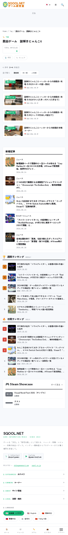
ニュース (19, 159)
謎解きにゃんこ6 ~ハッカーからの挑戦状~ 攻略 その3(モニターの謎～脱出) (43, 83)
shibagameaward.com (21, 465)
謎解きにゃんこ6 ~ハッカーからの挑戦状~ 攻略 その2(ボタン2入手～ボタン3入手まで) (43, 98)
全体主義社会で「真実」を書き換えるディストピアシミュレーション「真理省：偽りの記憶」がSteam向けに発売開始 (39, 241)
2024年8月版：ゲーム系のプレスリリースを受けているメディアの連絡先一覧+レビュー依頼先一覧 (40, 286)
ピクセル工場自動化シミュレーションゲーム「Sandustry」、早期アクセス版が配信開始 (35, 308)
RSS (8, 58)
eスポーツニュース (23, 216)
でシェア (20, 58)
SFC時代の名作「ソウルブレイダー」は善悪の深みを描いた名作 (40, 265)
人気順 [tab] (34, 73)
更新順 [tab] (16, 73)
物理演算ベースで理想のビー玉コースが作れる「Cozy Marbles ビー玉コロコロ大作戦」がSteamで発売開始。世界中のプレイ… (39, 166)
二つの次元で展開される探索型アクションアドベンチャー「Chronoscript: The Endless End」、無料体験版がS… (39, 185)
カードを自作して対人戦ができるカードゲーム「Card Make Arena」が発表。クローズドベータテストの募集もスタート (41, 297)
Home (5, 31)
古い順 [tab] (25, 73)
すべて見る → (57, 384)
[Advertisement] (34, 19)
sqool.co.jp (36, 465)
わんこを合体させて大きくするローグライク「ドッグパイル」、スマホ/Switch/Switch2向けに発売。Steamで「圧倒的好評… (39, 204)
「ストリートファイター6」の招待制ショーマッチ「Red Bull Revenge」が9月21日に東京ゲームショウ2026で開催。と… (38, 222)
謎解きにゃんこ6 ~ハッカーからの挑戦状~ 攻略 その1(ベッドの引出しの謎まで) (43, 114)
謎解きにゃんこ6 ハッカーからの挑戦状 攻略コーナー (43, 129)
